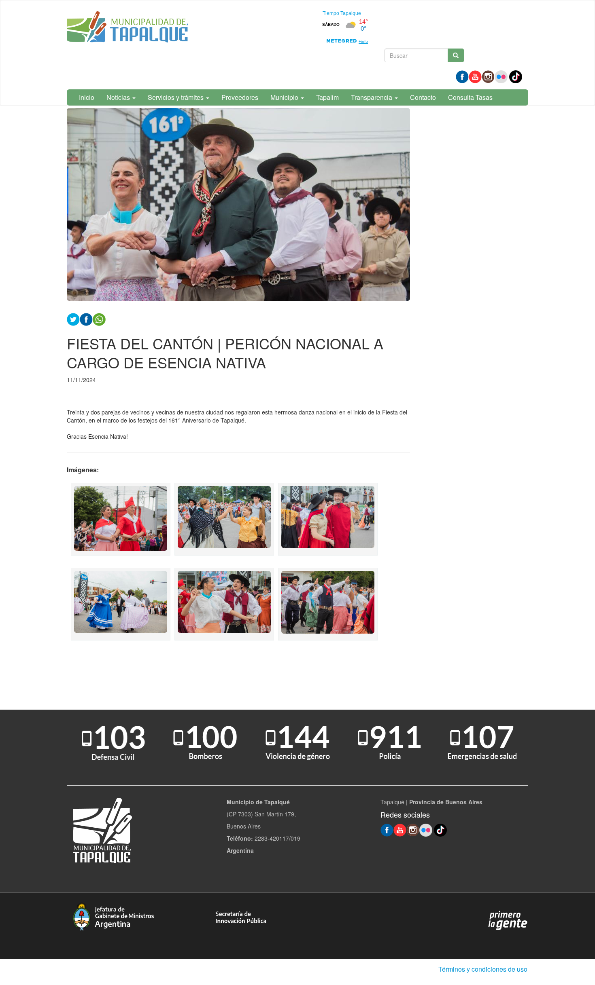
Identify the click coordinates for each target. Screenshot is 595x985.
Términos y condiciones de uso (482, 969)
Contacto (423, 97)
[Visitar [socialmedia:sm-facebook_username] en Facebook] (86, 318)
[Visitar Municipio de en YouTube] (475, 76)
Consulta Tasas (470, 97)
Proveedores (239, 97)
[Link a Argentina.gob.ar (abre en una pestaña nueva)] (508, 920)
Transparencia (372, 97)
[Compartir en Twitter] (73, 318)
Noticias (119, 97)
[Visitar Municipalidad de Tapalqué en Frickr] (501, 76)
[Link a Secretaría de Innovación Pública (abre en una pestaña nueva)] (241, 916)
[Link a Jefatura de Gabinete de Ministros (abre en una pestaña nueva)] (113, 915)
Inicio (86, 97)
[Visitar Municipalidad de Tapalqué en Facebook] (462, 76)
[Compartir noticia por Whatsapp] (99, 318)
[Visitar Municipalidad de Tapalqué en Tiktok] (515, 76)
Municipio (285, 97)
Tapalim (327, 97)
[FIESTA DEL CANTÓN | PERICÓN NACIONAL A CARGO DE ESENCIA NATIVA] (120, 519)
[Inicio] (127, 28)
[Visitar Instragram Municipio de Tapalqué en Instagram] (488, 76)
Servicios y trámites (176, 97)
